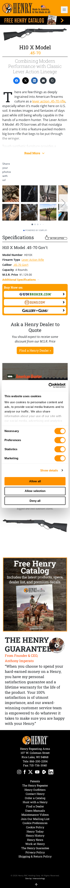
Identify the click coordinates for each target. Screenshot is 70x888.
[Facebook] (16, 80)
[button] (63, 9)
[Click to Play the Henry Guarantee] (57, 645)
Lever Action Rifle (33, 260)
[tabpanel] (35, 525)
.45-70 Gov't (20, 265)
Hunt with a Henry (35, 802)
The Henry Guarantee (35, 848)
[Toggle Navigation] (64, 9)
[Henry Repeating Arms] (26, 8)
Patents (35, 781)
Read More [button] (32, 153)
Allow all (35, 481)
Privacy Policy (35, 852)
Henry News (35, 840)
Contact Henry (35, 794)
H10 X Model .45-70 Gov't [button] (25, 247)
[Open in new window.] (35, 294)
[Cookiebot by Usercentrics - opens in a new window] (49, 385)
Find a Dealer (35, 806)
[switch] (60, 440)
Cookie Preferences (35, 823)
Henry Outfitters (35, 790)
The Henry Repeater (35, 785)
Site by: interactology (35, 878)
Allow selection (35, 491)
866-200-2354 (38, 761)
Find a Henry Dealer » (35, 350)
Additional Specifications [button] (19, 279)
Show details (49, 470)
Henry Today (35, 831)
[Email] (43, 80)
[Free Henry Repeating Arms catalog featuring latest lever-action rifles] (35, 20)
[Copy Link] (52, 80)
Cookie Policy (35, 827)
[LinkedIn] (34, 80)
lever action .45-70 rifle (48, 101)
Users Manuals (35, 810)
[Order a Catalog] (35, 594)
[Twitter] (25, 80)
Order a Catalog (35, 798)
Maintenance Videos (35, 814)
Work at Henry (35, 844)
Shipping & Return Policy (35, 856)
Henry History (35, 835)
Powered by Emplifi (36, 230)
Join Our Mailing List (35, 819)
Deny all (35, 500)
